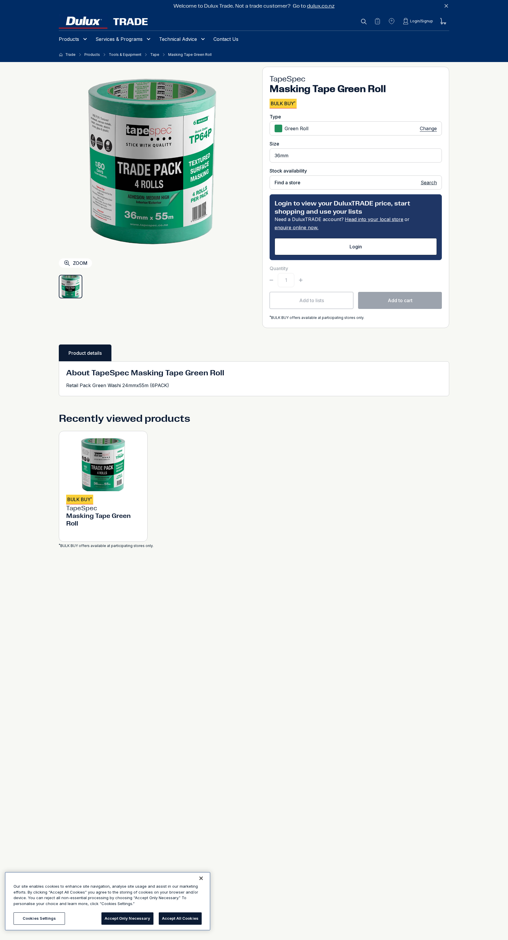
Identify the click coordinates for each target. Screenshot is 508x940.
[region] (107, 901)
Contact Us (225, 39)
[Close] (201, 878)
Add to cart (400, 300)
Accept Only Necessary (127, 918)
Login (356, 247)
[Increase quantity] (301, 280)
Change (428, 128)
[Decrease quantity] (271, 280)
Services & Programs (119, 39)
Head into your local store (374, 219)
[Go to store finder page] (391, 21)
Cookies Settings (39, 918)
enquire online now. (296, 227)
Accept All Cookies (180, 918)
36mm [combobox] (281, 155)
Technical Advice (178, 39)
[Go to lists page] (377, 21)
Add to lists (311, 300)
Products (69, 39)
